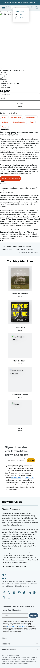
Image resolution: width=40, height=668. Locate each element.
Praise (2, 240)
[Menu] (3, 7)
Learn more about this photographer (14, 566)
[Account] (32, 8)
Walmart (4, 127)
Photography (4, 188)
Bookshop (5, 122)
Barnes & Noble (16, 117)
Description (4, 130)
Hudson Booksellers (19, 122)
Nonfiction (4, 184)
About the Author (6, 192)
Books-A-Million (31, 117)
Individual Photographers (20, 188)
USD (21, 14)
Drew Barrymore (18, 70)
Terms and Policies (9, 649)
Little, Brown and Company (9, 83)
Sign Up (31, 460)
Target (32, 122)
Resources (6, 643)
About (4, 638)
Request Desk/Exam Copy (11, 178)
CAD (21, 18)
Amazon (4, 117)
